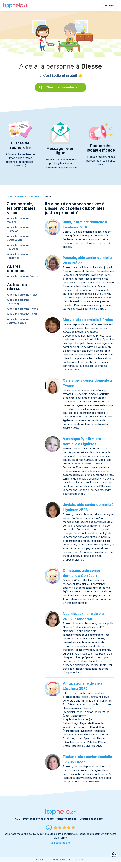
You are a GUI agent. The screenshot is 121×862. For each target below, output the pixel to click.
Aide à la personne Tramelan (18, 229)
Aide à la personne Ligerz (22, 313)
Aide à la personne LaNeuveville (18, 238)
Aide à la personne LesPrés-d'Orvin (18, 321)
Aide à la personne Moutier (18, 220)
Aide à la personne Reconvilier (18, 255)
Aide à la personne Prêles (22, 294)
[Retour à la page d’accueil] (15, 5)
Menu (112, 5)
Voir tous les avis (60, 842)
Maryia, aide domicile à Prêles (88, 320)
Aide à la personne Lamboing (18, 301)
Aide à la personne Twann (22, 308)
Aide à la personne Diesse (22, 276)
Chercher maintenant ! (64, 87)
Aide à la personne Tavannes (18, 246)
